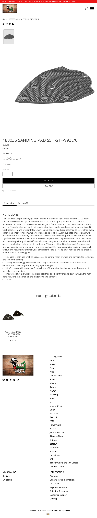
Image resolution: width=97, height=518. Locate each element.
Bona (52, 409)
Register (6, 476)
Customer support (58, 495)
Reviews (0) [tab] (23, 203)
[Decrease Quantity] (5, 173)
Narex (53, 428)
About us (54, 476)
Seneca (53, 379)
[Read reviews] (11, 158)
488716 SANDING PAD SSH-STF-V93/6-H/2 (13, 334)
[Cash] (48, 514)
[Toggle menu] (91, 8)
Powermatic (55, 424)
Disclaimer (55, 483)
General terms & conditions (63, 479)
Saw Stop (54, 394)
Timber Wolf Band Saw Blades (64, 462)
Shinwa (53, 440)
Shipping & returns (59, 491)
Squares (53, 451)
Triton (53, 387)
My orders (7, 479)
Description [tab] (9, 203)
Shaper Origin (56, 406)
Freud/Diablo (56, 375)
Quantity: (6, 169)
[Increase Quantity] (10, 173)
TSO (52, 398)
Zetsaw (53, 443)
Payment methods (58, 487)
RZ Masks (54, 447)
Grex (52, 360)
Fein (52, 368)
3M (51, 459)
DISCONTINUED (57, 466)
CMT (52, 421)
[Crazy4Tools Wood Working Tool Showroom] (10, 8)
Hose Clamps (56, 455)
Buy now (48, 185)
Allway (53, 390)
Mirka (52, 364)
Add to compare (10, 191)
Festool (53, 417)
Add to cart (48, 180)
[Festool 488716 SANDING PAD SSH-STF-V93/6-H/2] (13, 315)
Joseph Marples (57, 432)
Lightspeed (66, 510)
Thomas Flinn (56, 436)
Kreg (52, 371)
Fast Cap (54, 413)
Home (5, 19)
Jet (51, 402)
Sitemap (53, 498)
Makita (53, 383)
